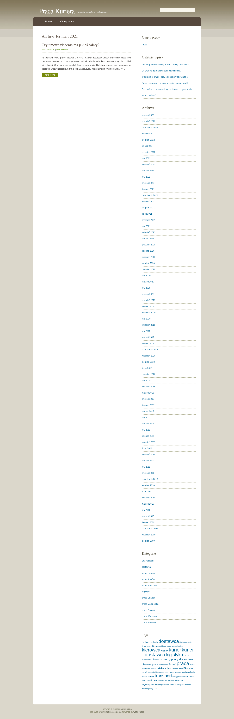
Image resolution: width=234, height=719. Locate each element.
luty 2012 (146, 430)
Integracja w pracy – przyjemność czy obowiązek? (165, 77)
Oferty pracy (67, 21)
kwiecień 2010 (148, 498)
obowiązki (157, 659)
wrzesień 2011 (148, 442)
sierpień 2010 (148, 485)
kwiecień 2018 (148, 386)
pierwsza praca (150, 664)
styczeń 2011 (148, 473)
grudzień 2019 (148, 300)
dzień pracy (147, 646)
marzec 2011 (148, 461)
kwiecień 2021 (148, 232)
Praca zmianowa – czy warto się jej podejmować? (165, 83)
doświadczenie (186, 642)
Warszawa (188, 676)
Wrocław (179, 680)
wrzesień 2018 (149, 356)
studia (184, 672)
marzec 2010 (148, 504)
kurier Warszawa (149, 585)
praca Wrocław (149, 622)
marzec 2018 (148, 393)
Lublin (186, 655)
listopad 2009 (148, 522)
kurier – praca (148, 573)
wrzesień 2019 (149, 312)
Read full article (48, 50)
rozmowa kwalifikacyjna (181, 668)
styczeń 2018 (148, 399)
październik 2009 (150, 528)
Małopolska (146, 659)
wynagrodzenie (162, 685)
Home (48, 21)
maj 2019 (146, 319)
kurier (175, 649)
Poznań (172, 664)
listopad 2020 (148, 251)
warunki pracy (151, 680)
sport (167, 672)
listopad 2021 (148, 189)
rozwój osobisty (148, 672)
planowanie (163, 664)
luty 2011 (146, 467)
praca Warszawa (149, 616)
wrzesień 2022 (149, 133)
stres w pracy (175, 672)
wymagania (149, 684)
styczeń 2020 (148, 294)
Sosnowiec (159, 672)
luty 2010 (146, 510)
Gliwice (163, 646)
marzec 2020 (148, 282)
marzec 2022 (148, 171)
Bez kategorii (148, 561)
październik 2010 (150, 479)
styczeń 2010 (148, 516)
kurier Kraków (148, 579)
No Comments (62, 50)
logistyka (146, 591)
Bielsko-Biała (148, 642)
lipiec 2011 (147, 448)
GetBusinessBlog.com (111, 712)
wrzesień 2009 (149, 535)
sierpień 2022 (148, 140)
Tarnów (150, 676)
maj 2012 (146, 417)
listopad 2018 (148, 343)
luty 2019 (146, 331)
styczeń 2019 (148, 337)
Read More (50, 75)
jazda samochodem (175, 646)
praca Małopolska (150, 604)
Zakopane (180, 685)
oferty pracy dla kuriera (178, 659)
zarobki (188, 685)
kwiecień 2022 (148, 164)
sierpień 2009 (148, 541)
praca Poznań (148, 610)
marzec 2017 (148, 411)
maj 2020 (146, 275)
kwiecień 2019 (148, 325)
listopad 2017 (148, 405)
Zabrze (173, 685)
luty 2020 (146, 288)
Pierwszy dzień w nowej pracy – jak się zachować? (165, 64)
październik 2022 (150, 127)
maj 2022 (146, 158)
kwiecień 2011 (148, 454)
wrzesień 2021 (149, 201)
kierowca (151, 649)
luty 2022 (146, 177)
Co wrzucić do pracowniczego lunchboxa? (161, 71)
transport (163, 675)
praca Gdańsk (148, 598)
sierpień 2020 (148, 263)
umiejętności (178, 677)
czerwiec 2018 (148, 374)
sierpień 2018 (148, 362)
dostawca (146, 567)
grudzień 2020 (148, 245)
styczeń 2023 (148, 115)
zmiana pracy (147, 689)
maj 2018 (146, 380)
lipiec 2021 (147, 214)
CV (156, 642)
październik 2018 (150, 349)
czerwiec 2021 (148, 220)
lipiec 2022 (147, 146)
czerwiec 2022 (148, 152)
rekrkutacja (163, 668)
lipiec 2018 (147, 368)
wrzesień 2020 (149, 257)
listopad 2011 (148, 436)
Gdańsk (156, 646)
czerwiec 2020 (148, 269)
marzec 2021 (148, 238)
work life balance (167, 681)
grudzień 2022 (148, 121)
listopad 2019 (148, 306)
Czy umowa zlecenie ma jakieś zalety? (70, 44)
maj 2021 (146, 226)
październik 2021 (150, 195)
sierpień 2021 (148, 208)
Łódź (156, 688)
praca (183, 663)
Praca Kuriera (57, 10)
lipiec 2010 (147, 491)
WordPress (138, 712)
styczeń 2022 (148, 183)
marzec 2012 (148, 423)
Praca (144, 45)
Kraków (164, 650)
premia (153, 668)
